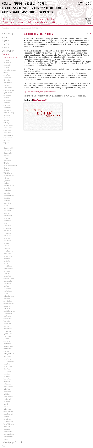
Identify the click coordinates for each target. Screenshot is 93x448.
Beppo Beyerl (7, 85)
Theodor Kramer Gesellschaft (10, 165)
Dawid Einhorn (7, 120)
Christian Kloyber (8, 228)
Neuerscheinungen (9, 19)
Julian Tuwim (6, 416)
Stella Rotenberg (7, 349)
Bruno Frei (6, 145)
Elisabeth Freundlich (8, 148)
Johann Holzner (7, 198)
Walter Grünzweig (8, 173)
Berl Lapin (6, 263)
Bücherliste (50, 19)
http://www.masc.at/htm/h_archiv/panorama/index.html (40, 91)
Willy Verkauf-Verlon (8, 421)
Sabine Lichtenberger (9, 268)
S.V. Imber (6, 205)
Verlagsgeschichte (9, 22)
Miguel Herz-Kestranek (9, 185)
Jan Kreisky (6, 243)
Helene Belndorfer (8, 82)
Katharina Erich (7, 133)
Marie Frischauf (7, 150)
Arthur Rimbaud (7, 336)
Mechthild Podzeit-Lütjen (9, 311)
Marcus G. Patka (7, 306)
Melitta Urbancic (7, 419)
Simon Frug (6, 155)
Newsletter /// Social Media (37, 12)
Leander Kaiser (7, 218)
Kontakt (89, 21)
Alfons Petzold (7, 308)
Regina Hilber (7, 188)
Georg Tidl (6, 404)
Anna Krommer (7, 248)
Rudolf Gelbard (7, 160)
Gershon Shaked (7, 379)
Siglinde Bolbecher (8, 92)
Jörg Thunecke (7, 401)
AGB (53, 22)
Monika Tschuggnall (8, 414)
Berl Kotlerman (7, 233)
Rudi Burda (6, 97)
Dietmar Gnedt (7, 168)
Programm (30, 19)
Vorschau (21, 19)
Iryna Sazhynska (7, 356)
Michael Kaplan (7, 220)
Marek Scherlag (7, 359)
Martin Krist (6, 246)
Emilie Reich (6, 326)
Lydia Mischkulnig (8, 291)
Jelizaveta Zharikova (8, 436)
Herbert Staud (7, 389)
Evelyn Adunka (7, 60)
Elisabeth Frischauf (8, 153)
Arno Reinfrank (7, 331)
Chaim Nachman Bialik (9, 90)
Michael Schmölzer (8, 366)
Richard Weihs (7, 426)
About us (30, 3)
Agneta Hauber (7, 180)
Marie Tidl (6, 406)
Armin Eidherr (7, 118)
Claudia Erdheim (7, 130)
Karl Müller (6, 293)
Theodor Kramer (7, 238)
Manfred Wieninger (8, 431)
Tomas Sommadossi (8, 386)
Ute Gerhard (6, 163)
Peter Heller (6, 183)
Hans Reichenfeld (8, 328)
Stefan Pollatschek (8, 313)
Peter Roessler (7, 344)
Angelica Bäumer (8, 77)
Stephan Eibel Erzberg (9, 112)
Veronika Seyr (7, 376)
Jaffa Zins (6, 439)
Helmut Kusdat (7, 258)
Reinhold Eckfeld (7, 110)
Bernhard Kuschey (8, 256)
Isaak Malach (7, 273)
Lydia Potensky (7, 316)
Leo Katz (5, 223)
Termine (18, 3)
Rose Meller (6, 286)
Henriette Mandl (7, 276)
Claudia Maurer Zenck (9, 278)
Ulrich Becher (7, 80)
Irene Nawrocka (7, 298)
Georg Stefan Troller (8, 411)
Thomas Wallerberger (9, 424)
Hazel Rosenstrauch (8, 346)
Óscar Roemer (7, 341)
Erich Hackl (6, 178)
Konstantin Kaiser (8, 215)
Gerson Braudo (7, 95)
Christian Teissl (7, 399)
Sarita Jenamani (7, 210)
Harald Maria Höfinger (9, 195)
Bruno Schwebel (7, 371)
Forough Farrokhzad (8, 135)
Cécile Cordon (7, 105)
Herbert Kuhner (7, 253)
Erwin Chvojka (7, 102)
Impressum (88, 19)
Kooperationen (10, 12)
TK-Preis (43, 3)
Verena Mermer (7, 288)
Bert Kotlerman (7, 231)
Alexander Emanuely (8, 125)
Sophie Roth (6, 351)
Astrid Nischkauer (8, 301)
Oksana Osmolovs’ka (8, 303)
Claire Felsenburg (8, 138)
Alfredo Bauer (7, 75)
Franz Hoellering (7, 190)
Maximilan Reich (7, 323)
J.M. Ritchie (6, 339)
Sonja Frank (6, 143)
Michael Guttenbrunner (9, 175)
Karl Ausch (6, 67)
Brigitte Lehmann (8, 266)
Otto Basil (6, 72)
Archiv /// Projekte (42, 8)
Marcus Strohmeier (8, 396)
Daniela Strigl (7, 394)
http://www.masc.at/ (40, 100)
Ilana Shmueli (7, 381)
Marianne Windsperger (9, 434)
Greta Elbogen (7, 123)
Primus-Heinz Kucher (9, 251)
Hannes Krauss (7, 241)
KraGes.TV (61, 8)
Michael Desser (7, 107)
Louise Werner (7, 429)
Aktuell (6, 3)
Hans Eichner (7, 115)
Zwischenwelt (21, 8)
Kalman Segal (7, 374)
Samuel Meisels (7, 283)
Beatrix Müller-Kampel (9, 296)
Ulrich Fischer (7, 140)
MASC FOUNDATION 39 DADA (11, 57)
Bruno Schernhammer (9, 361)
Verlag (6, 8)
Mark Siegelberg (7, 384)
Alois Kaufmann (7, 226)
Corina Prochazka (8, 318)
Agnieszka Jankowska (9, 208)
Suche (89, 23)
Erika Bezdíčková (8, 87)
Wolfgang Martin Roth (9, 354)
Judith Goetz (6, 170)
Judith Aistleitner (7, 62)
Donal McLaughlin (8, 281)
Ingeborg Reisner (8, 334)
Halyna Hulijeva (7, 203)
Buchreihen (40, 19)
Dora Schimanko (7, 364)
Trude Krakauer (7, 236)
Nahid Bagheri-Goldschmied (10, 70)
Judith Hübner (7, 200)
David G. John (7, 213)
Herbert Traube (7, 409)
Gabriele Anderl (7, 65)
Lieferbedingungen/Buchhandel (38, 22)
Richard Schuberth (8, 369)
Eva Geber (6, 158)
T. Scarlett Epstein (8, 128)
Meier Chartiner (7, 100)
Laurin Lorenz (7, 271)
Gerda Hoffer (7, 193)
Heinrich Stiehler (7, 391)
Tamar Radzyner (7, 321)
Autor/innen (22, 22)
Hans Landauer (7, 261)
